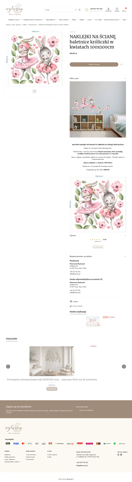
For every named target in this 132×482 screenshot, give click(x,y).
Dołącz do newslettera (86, 410)
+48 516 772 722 (96, 9)
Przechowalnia (30, 459)
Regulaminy (8, 455)
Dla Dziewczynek (33, 25)
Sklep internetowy (65, 479)
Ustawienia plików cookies (11, 462)
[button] (79, 9)
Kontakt (49, 457)
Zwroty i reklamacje (10, 459)
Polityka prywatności (10, 457)
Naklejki (25, 25)
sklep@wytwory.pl (75, 274)
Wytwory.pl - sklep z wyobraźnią (13, 25)
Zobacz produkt (52, 389)
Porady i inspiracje (52, 455)
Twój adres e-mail (82, 407)
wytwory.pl (72, 32)
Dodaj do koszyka (94, 64)
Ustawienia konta (30, 457)
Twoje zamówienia (31, 455)
